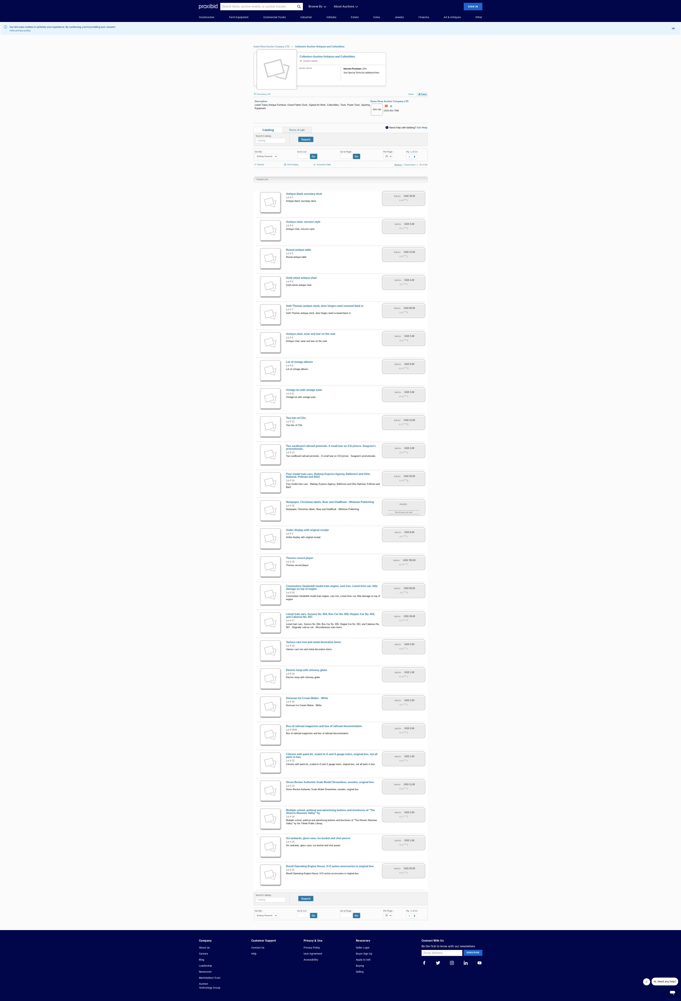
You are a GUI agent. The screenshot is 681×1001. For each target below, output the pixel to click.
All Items (398, 165)
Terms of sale (297, 129)
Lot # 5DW (291, 730)
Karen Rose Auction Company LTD (271, 46)
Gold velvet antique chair (301, 277)
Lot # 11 (290, 393)
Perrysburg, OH (263, 94)
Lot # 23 (290, 786)
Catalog (268, 130)
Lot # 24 (290, 817)
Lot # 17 (290, 620)
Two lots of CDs (296, 418)
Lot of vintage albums (299, 362)
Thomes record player (299, 558)
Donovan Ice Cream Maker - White (307, 698)
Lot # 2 (289, 197)
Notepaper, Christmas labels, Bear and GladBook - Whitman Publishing (330, 502)
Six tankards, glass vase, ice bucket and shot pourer (318, 838)
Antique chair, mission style (303, 221)
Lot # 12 (290, 421)
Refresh (260, 164)
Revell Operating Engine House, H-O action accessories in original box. (330, 866)
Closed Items (410, 165)
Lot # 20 (290, 702)
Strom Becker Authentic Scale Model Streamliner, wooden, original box (330, 782)
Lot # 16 (290, 592)
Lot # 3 (289, 534)
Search (305, 139)
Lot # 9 (289, 365)
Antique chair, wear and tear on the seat (310, 333)
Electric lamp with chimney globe (306, 670)
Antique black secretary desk (304, 193)
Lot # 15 (290, 505)
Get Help (422, 127)
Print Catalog (292, 163)
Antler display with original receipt (307, 530)
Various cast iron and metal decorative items (313, 642)
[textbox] (271, 140)
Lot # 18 (290, 646)
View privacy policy (20, 30)
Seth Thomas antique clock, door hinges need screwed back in (324, 305)
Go (313, 156)
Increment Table (324, 164)
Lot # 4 (289, 225)
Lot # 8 (289, 337)
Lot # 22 (290, 760)
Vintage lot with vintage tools (304, 390)
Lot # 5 (289, 253)
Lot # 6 (289, 281)
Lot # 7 (289, 309)
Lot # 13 (290, 452)
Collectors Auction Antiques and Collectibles (319, 46)
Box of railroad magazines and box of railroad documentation (324, 726)
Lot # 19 (290, 674)
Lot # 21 (290, 870)
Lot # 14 (290, 480)
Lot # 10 (290, 562)
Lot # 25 (290, 842)
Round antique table (298, 249)
